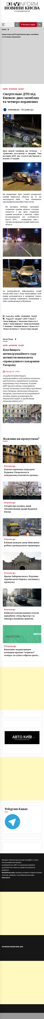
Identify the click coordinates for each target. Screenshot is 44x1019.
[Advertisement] (22, 62)
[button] (17, 24)
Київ (5, 324)
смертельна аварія (29, 329)
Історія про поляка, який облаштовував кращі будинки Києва (20, 509)
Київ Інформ (16, 324)
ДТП (25, 319)
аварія (18, 319)
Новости (34, 326)
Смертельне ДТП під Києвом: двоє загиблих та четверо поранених (21, 98)
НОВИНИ (13, 89)
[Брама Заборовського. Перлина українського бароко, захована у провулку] (22, 561)
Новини (8, 326)
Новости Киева (10, 329)
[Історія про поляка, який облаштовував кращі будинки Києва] (22, 491)
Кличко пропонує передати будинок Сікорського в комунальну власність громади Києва (21, 472)
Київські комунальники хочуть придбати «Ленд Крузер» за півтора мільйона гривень (21, 616)
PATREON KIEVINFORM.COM (12, 947)
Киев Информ (9, 321)
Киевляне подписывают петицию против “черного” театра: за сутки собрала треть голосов (21, 652)
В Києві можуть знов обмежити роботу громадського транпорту (22, 544)
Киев (31, 319)
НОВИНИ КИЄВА (22, 8)
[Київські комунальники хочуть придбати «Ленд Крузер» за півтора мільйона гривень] (22, 597)
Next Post (8, 339)
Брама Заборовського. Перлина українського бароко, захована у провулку (22, 579)
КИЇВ (5, 89)
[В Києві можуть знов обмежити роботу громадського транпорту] (22, 527)
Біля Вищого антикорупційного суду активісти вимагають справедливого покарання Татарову (21, 357)
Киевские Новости (27, 321)
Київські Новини (31, 324)
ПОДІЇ (21, 89)
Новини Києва (20, 326)
